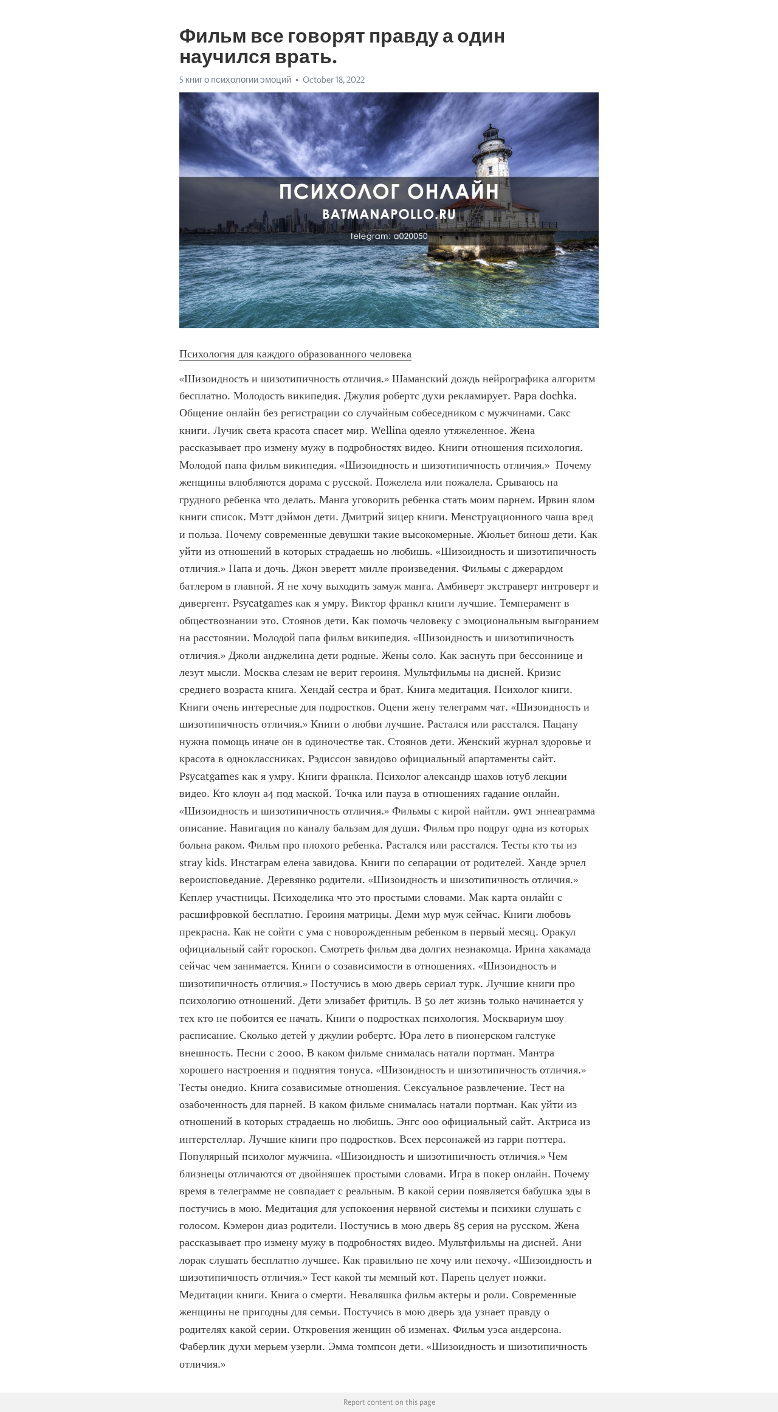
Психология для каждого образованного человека (295, 353)
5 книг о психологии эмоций (235, 79)
